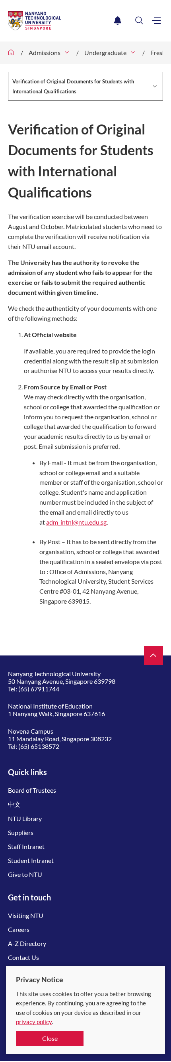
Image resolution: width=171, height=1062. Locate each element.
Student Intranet (31, 860)
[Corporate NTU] (11, 52)
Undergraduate (105, 52)
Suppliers (20, 832)
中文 (14, 804)
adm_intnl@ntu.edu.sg (76, 522)
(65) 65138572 (38, 746)
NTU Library (25, 818)
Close (50, 1038)
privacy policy (34, 1021)
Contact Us (23, 957)
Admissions (44, 52)
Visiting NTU (25, 915)
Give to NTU (25, 874)
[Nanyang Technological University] (59, 20)
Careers (18, 929)
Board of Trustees (32, 790)
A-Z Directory (27, 943)
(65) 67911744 (38, 689)
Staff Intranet (26, 846)
